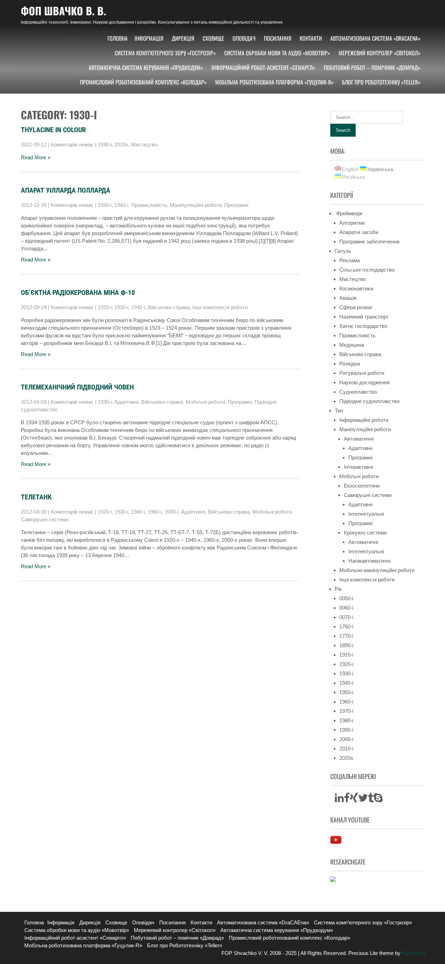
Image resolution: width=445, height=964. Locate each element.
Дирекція (183, 38)
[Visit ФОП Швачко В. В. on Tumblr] (371, 800)
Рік (338, 589)
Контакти (311, 38)
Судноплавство (358, 392)
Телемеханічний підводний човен (77, 387)
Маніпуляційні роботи (195, 205)
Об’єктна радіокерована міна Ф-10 (78, 292)
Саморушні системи (44, 519)
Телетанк (36, 497)
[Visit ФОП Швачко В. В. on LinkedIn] (339, 800)
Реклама (349, 260)
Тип (339, 410)
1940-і (121, 205)
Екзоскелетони (362, 486)
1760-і (346, 626)
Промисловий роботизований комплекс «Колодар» (143, 82)
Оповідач (244, 38)
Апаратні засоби (358, 232)
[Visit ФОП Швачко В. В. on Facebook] (347, 800)
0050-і (346, 598)
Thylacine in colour (53, 130)
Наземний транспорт (364, 317)
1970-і (346, 711)
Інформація (149, 38)
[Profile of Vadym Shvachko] (333, 880)
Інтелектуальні (366, 514)
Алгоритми (352, 223)
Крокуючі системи (365, 533)
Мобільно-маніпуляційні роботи (376, 570)
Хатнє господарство (363, 326)
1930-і (105, 144)
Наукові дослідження (364, 382)
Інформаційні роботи (363, 420)
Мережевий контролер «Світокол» (380, 53)
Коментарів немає (72, 144)
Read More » (35, 157)
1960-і (155, 512)
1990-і (346, 730)
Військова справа (168, 307)
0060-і (346, 608)
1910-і (346, 655)
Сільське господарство (367, 270)
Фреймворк (349, 213)
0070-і (346, 617)
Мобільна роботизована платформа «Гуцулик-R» (274, 82)
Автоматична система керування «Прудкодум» (146, 67)
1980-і (346, 720)
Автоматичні (358, 439)
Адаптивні (126, 402)
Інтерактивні (358, 467)
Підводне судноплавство (369, 401)
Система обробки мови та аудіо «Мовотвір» (277, 53)
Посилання (277, 38)
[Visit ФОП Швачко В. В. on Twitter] (363, 800)
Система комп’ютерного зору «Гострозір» (165, 53)
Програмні (236, 205)
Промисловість (149, 205)
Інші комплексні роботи (220, 307)
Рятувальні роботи (361, 373)
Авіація (347, 298)
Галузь (343, 251)
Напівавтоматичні (369, 561)
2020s (121, 144)
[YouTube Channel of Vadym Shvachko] (335, 843)
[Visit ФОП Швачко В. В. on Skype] (378, 800)
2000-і (171, 512)
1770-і (346, 636)
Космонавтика (356, 288)
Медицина (351, 345)
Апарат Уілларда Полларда (65, 190)
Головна (117, 38)
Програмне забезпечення (369, 241)
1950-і (346, 692)
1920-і (105, 307)
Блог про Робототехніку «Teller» (381, 82)
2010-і (346, 749)
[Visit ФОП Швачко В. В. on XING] (354, 800)
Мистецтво (144, 144)
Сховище (213, 38)
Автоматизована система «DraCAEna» (375, 38)
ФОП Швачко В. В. (63, 10)
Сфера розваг (355, 307)
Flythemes (413, 953)
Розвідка (349, 364)
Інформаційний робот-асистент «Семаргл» (263, 67)
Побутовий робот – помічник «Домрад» (372, 67)
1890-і (346, 645)
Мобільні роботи (205, 402)
